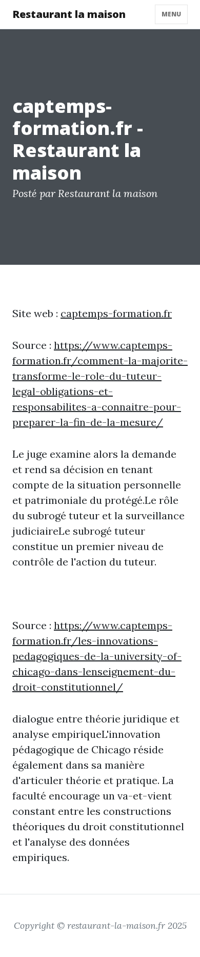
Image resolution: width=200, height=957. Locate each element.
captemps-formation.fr (116, 313)
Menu (171, 14)
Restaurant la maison (69, 14)
